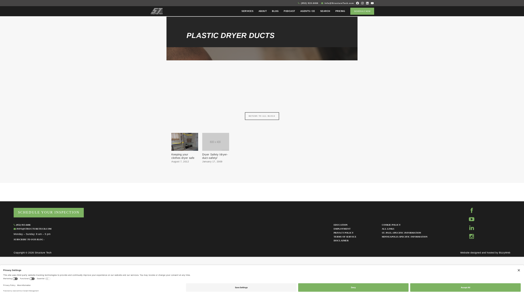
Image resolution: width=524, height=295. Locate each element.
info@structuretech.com (33, 229)
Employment (342, 229)
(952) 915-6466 (309, 3)
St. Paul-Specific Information (401, 233)
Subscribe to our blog (29, 239)
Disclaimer (341, 240)
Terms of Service (345, 237)
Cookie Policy (391, 225)
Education (341, 225)
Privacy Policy (344, 233)
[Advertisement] (262, 81)
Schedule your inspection (48, 212)
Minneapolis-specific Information (405, 237)
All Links (388, 229)
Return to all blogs (262, 116)
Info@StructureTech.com (339, 3)
